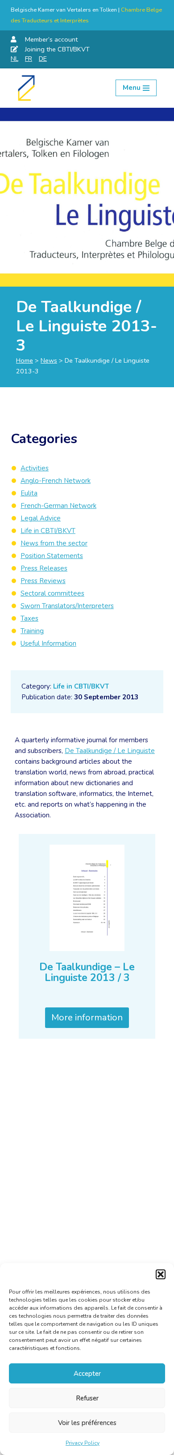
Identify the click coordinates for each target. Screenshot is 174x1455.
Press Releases (44, 568)
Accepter (87, 1373)
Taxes (29, 618)
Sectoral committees (52, 593)
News (49, 360)
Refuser (87, 1398)
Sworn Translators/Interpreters (67, 605)
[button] (160, 1274)
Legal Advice (41, 518)
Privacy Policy (82, 1443)
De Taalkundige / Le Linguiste (110, 750)
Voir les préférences (87, 1422)
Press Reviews (43, 580)
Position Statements (52, 555)
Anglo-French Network (56, 480)
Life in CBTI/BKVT (81, 686)
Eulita (29, 493)
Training (32, 630)
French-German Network (58, 505)
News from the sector (54, 543)
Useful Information (48, 643)
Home (24, 360)
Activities (35, 468)
